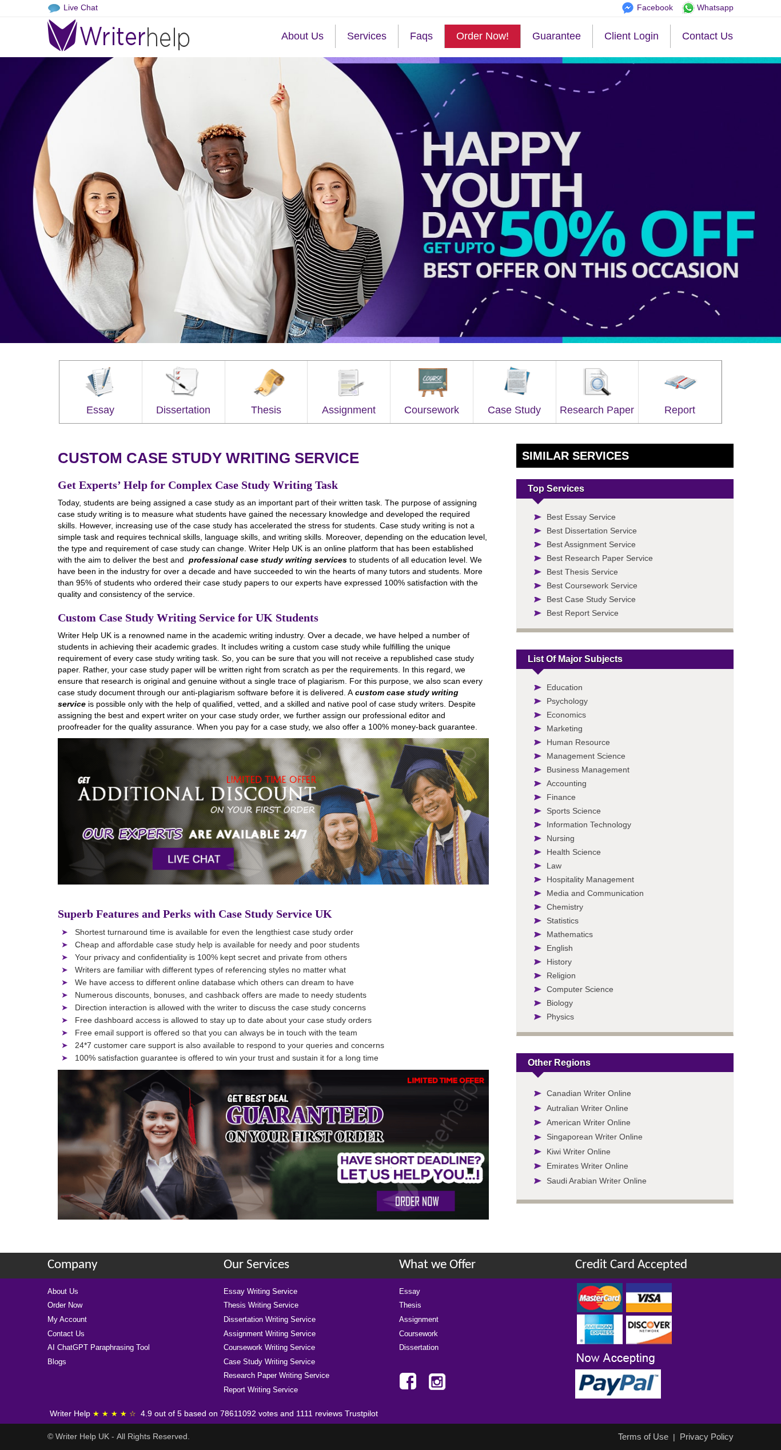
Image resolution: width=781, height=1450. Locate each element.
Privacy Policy (707, 1436)
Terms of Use (643, 1436)
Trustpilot (361, 1413)
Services (366, 36)
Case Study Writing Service (269, 1361)
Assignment (349, 410)
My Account (67, 1319)
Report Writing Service (261, 1389)
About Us (302, 36)
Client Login (631, 36)
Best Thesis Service (582, 571)
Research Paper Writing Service (276, 1375)
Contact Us (707, 36)
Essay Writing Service (260, 1291)
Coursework (431, 410)
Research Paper (597, 410)
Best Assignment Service (591, 544)
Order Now (64, 1305)
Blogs (56, 1361)
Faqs (421, 36)
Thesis (266, 410)
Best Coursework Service (592, 585)
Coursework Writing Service (269, 1347)
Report (679, 410)
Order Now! (482, 36)
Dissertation (183, 410)
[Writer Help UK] (118, 35)
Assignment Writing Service (270, 1333)
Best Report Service (583, 613)
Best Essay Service (581, 516)
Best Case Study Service (591, 599)
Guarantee (556, 36)
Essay (100, 410)
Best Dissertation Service (592, 530)
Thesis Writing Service (261, 1305)
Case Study (514, 410)
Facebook (655, 7)
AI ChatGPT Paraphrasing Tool (98, 1347)
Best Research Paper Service (600, 558)
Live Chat (80, 7)
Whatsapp (715, 7)
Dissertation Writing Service (270, 1319)
